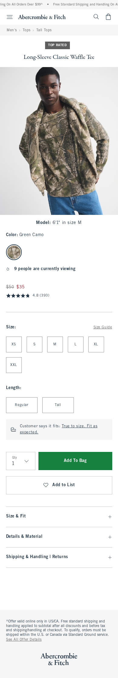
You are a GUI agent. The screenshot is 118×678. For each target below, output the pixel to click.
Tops (27, 30)
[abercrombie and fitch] (42, 16)
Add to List (63, 485)
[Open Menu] (7, 17)
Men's (12, 30)
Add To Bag (75, 461)
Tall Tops (44, 30)
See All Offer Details (24, 640)
